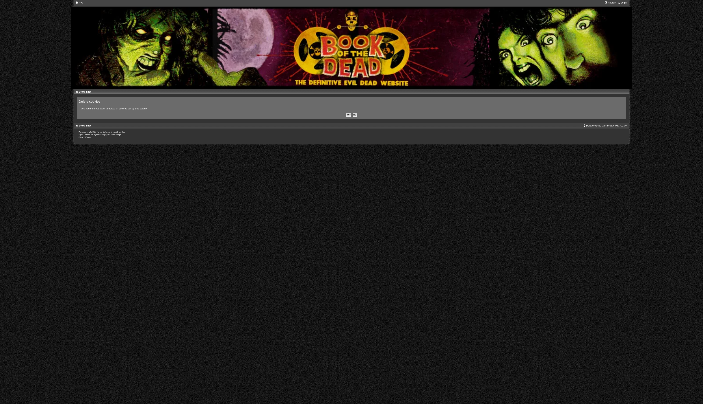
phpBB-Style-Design (112, 135)
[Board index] (351, 45)
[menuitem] (79, 2)
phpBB (92, 132)
